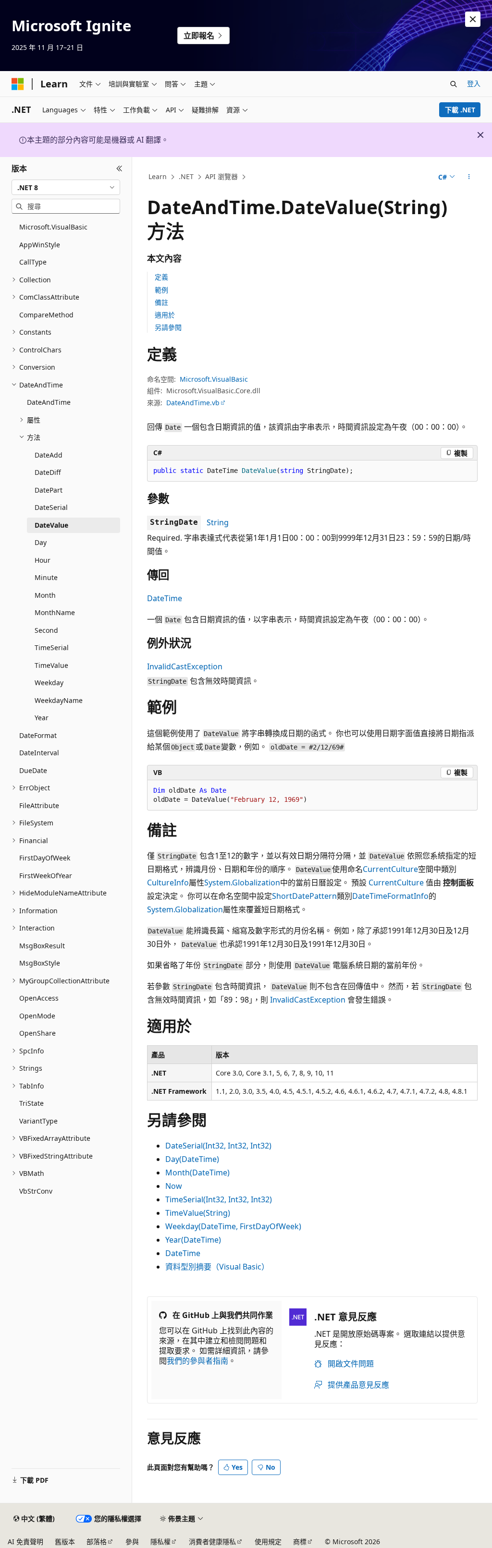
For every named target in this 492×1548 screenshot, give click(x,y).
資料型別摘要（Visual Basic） (217, 1266)
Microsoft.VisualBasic (214, 379)
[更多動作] (468, 177)
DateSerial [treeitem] (51, 507)
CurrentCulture (390, 869)
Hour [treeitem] (42, 560)
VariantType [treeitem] (38, 1120)
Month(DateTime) (197, 1172)
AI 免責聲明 (25, 1541)
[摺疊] (119, 168)
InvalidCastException (184, 666)
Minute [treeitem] (46, 577)
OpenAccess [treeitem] (39, 998)
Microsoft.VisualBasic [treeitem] (53, 226)
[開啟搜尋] (453, 84)
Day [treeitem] (41, 542)
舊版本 (65, 1541)
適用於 (165, 314)
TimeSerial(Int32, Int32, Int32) (218, 1199)
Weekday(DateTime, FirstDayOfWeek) (233, 1226)
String (218, 522)
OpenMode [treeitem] (37, 1015)
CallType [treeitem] (33, 261)
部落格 (96, 1541)
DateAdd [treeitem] (48, 455)
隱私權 (160, 1541)
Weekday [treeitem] (49, 682)
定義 (161, 276)
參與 (132, 1541)
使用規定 (268, 1541)
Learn (157, 176)
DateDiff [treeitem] (48, 472)
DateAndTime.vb (193, 402)
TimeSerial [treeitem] (52, 647)
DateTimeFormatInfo (390, 896)
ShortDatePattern (304, 896)
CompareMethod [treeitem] (46, 314)
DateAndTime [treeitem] (49, 402)
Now (173, 1186)
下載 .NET (460, 109)
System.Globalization (242, 882)
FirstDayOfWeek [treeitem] (44, 857)
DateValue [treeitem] (51, 525)
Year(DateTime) (193, 1239)
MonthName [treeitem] (55, 612)
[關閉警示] (472, 19)
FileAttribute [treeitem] (39, 805)
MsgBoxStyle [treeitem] (39, 963)
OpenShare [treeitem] (37, 1033)
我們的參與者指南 (197, 1360)
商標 (300, 1541)
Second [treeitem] (46, 630)
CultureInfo (168, 882)
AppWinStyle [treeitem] (39, 244)
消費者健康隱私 (212, 1541)
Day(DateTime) (192, 1159)
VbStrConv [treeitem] (35, 1191)
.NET (186, 176)
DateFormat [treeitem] (38, 735)
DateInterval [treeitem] (39, 752)
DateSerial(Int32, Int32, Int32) (218, 1145)
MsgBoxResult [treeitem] (42, 945)
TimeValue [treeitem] (51, 665)
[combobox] (66, 187)
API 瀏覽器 (221, 176)
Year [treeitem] (42, 717)
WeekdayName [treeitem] (59, 700)
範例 (161, 289)
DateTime (164, 598)
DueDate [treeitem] (33, 770)
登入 (473, 83)
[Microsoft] (18, 84)
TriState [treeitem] (31, 1103)
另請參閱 (168, 327)
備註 (161, 302)
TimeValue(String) (197, 1213)
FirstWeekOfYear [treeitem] (45, 875)
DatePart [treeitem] (48, 490)
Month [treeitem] (45, 595)
